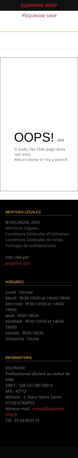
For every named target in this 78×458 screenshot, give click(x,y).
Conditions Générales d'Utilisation (37, 233)
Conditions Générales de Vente (34, 239)
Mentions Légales (21, 228)
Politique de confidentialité (30, 245)
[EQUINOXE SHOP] (39, 15)
